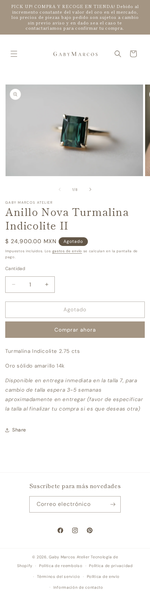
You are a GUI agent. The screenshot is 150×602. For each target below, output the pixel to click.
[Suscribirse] (112, 504)
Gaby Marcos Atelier (69, 556)
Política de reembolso (61, 565)
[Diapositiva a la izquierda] (59, 189)
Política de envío (103, 576)
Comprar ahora (75, 329)
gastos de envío (67, 251)
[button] (14, 53)
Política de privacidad (111, 565)
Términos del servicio (58, 576)
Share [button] (19, 430)
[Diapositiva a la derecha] (90, 189)
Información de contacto (78, 587)
